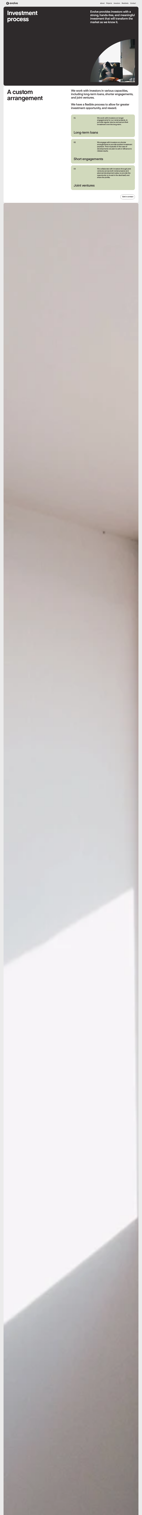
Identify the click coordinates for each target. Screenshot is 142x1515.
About (102, 3)
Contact (133, 3)
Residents (125, 3)
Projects (109, 3)
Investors (117, 3)
